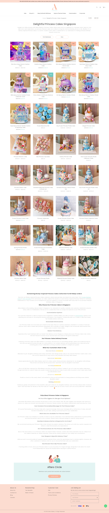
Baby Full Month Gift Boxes (44, 13)
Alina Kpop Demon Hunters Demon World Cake (66, 65)
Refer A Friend (29, 492)
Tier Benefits (28, 490)
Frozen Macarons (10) (43, 126)
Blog (11, 495)
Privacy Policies (52, 495)
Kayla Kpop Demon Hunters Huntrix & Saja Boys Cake (20, 126)
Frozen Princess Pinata (43, 278)
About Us (12, 490)
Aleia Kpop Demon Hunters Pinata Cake (88, 95)
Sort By (96, 18)
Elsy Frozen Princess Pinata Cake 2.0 (88, 188)
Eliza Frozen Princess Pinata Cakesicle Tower (88, 157)
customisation (79, 315)
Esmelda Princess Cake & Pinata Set (66, 188)
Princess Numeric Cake (20, 156)
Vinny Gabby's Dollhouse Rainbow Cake (43, 95)
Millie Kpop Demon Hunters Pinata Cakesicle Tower (20, 95)
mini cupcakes (27, 299)
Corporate (82, 13)
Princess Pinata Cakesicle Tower (88, 218)
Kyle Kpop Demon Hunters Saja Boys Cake (88, 65)
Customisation (72, 13)
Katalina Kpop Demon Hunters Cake (43, 65)
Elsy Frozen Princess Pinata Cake (66, 126)
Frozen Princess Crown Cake (20, 218)
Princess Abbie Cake (20, 278)
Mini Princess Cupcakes (43, 156)
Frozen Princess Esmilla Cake (88, 247)
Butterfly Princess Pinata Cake (65, 278)
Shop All (31, 13)
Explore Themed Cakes (60, 13)
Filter (90, 18)
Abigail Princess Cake (89, 126)
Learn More (54, 476)
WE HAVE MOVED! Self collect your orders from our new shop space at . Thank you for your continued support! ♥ (54, 1)
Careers (12, 497)
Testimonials (47, 37)
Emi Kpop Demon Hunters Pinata (66, 95)
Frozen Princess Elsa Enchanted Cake (43, 248)
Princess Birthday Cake (65, 247)
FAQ (62, 37)
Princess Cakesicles (43, 218)
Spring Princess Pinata (20, 247)
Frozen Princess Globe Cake (66, 218)
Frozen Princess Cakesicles (88, 278)
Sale (25, 13)
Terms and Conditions (54, 492)
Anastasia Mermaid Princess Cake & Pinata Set (43, 188)
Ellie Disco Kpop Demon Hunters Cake (20, 65)
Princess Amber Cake (20, 187)
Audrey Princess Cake (66, 156)
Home (44, 18)
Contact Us (13, 492)
